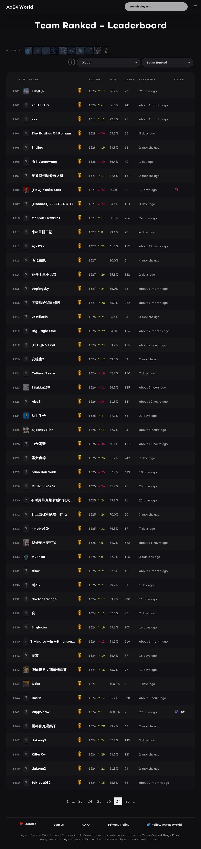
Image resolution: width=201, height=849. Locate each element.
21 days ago (148, 91)
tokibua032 (41, 782)
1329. (16, 486)
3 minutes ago (149, 557)
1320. (16, 359)
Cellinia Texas (43, 373)
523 (127, 543)
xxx (34, 119)
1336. (16, 585)
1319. (16, 345)
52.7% (114, 373)
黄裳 (35, 655)
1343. (16, 684)
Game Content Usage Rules (161, 835)
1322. (16, 387)
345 (127, 387)
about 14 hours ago (153, 246)
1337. (16, 599)
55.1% (114, 627)
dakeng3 (39, 740)
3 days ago (147, 204)
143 (127, 740)
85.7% (114, 486)
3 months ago (149, 317)
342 (127, 274)
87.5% (114, 176)
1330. (16, 500)
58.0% (114, 289)
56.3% (114, 303)
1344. (16, 698)
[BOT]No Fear (44, 345)
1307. (16, 176)
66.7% (114, 91)
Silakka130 (41, 387)
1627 (92, 176)
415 (127, 345)
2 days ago (147, 274)
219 (127, 641)
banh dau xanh (44, 472)
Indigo (37, 147)
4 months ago (149, 260)
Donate (30, 824)
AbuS (36, 401)
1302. (16, 105)
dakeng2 (39, 768)
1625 (92, 458)
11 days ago (148, 599)
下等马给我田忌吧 (46, 303)
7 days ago (147, 373)
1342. (16, 670)
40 (126, 571)
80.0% (114, 260)
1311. (16, 232)
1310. (16, 218)
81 (126, 500)
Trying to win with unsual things (57, 641)
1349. (16, 768)
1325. (16, 430)
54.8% (114, 147)
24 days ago (148, 218)
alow (36, 571)
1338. (16, 613)
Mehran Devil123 (46, 218)
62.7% (114, 430)
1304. (16, 133)
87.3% (114, 416)
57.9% (114, 472)
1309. (16, 204)
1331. (16, 514)
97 (126, 670)
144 (127, 401)
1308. (16, 190)
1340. (16, 641)
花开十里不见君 (44, 274)
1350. (16, 783)
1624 (92, 599)
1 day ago (146, 161)
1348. (16, 754)
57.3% (114, 740)
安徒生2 (38, 359)
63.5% (114, 359)
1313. (16, 260)
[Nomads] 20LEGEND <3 (52, 204)
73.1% (114, 232)
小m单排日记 (42, 232)
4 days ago (147, 232)
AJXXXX (38, 246)
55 (126, 133)
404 (127, 161)
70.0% (114, 514)
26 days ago (148, 486)
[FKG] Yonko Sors (46, 190)
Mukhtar (39, 557)
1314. (16, 274)
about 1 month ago (153, 105)
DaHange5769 (44, 486)
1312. (16, 246)
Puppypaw (40, 712)
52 (126, 359)
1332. (16, 528)
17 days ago (148, 190)
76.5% (114, 528)
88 (126, 289)
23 (80, 801)
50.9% (114, 218)
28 (127, 801)
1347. (16, 740)
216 (127, 218)
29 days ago (148, 712)
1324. (16, 416)
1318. (16, 331)
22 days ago (148, 500)
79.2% (114, 585)
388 (127, 698)
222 (127, 303)
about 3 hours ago (152, 698)
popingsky (40, 288)
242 (127, 458)
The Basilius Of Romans (51, 133)
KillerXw (39, 754)
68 (126, 726)
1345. (16, 712)
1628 (92, 91)
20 (126, 514)
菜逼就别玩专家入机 (47, 175)
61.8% (114, 401)
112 (127, 246)
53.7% (114, 345)
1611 (92, 119)
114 (127, 331)
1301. (16, 91)
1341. (16, 655)
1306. (16, 161)
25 (99, 801)
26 (126, 232)
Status (59, 824)
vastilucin (40, 317)
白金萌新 (39, 444)
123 (127, 754)
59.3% (114, 500)
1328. (16, 472)
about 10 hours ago (153, 401)
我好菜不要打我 (44, 542)
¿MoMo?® (40, 528)
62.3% (114, 557)
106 (127, 557)
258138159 (40, 105)
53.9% (114, 599)
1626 (92, 317)
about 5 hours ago (152, 430)
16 (126, 176)
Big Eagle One (44, 331)
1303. (16, 119)
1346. (16, 726)
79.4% (114, 726)
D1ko (36, 684)
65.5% (114, 133)
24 (90, 801)
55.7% (114, 670)
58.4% (114, 655)
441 (127, 105)
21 (126, 486)
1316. (16, 303)
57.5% (114, 613)
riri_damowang (44, 161)
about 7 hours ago (152, 345)
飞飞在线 (39, 260)
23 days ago (148, 416)
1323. (16, 401)
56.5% (114, 105)
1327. (16, 458)
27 (126, 91)
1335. (16, 571)
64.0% (114, 331)
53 (126, 585)
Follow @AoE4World (167, 824)
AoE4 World (19, 7)
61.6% (114, 246)
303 (127, 627)
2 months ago (149, 147)
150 (127, 373)
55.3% (114, 274)
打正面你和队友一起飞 (49, 514)
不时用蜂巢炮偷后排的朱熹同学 (55, 500)
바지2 (36, 585)
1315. (16, 289)
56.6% (114, 317)
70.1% (114, 444)
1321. (16, 373)
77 (126, 119)
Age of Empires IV (76, 839)
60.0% (114, 190)
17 (126, 528)
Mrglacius (40, 627)
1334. (16, 557)
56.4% (114, 161)
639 (127, 472)
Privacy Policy (118, 824)
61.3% (114, 768)
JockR (36, 698)
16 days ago (148, 627)
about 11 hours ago (153, 543)
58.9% (114, 641)
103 (127, 204)
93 (126, 768)
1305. (16, 147)
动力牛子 (39, 415)
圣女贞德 (39, 458)
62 (126, 147)
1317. (16, 317)
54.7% (114, 543)
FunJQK (38, 91)
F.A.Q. (85, 824)
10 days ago (148, 472)
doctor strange (44, 599)
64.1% (114, 204)
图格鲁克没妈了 (44, 726)
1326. (16, 444)
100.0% (115, 684)
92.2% (114, 119)
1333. (16, 543)
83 (126, 317)
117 (127, 444)
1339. (16, 627)
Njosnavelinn (43, 430)
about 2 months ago (154, 331)
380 (127, 599)
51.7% (114, 458)
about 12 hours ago (153, 444)
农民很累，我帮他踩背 (49, 669)
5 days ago (147, 133)
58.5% (114, 754)
